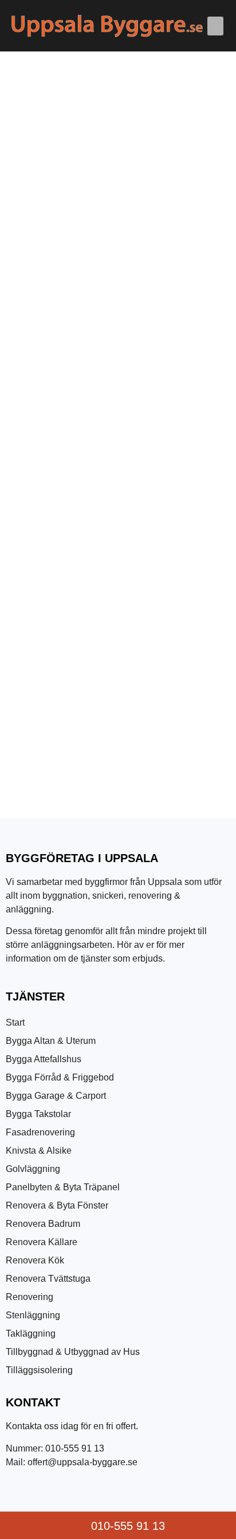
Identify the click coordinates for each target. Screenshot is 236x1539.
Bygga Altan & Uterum (51, 1041)
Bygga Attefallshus (43, 1059)
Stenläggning (33, 1315)
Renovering (29, 1297)
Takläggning (31, 1333)
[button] (215, 26)
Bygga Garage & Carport (56, 1096)
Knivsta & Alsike (39, 1150)
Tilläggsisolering (39, 1370)
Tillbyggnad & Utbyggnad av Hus (73, 1352)
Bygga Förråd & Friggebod (60, 1077)
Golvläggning (33, 1169)
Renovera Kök (35, 1260)
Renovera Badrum (43, 1224)
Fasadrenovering (40, 1132)
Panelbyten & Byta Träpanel (63, 1187)
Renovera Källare (41, 1242)
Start (15, 1022)
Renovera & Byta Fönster (57, 1205)
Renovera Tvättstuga (48, 1278)
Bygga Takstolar (38, 1114)
